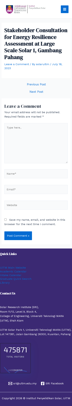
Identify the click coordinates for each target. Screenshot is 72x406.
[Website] (36, 205)
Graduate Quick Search (15, 278)
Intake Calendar (10, 275)
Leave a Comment (16, 64)
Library (5, 282)
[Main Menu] (65, 9)
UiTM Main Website (13, 267)
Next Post (36, 91)
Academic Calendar (13, 271)
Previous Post (36, 84)
